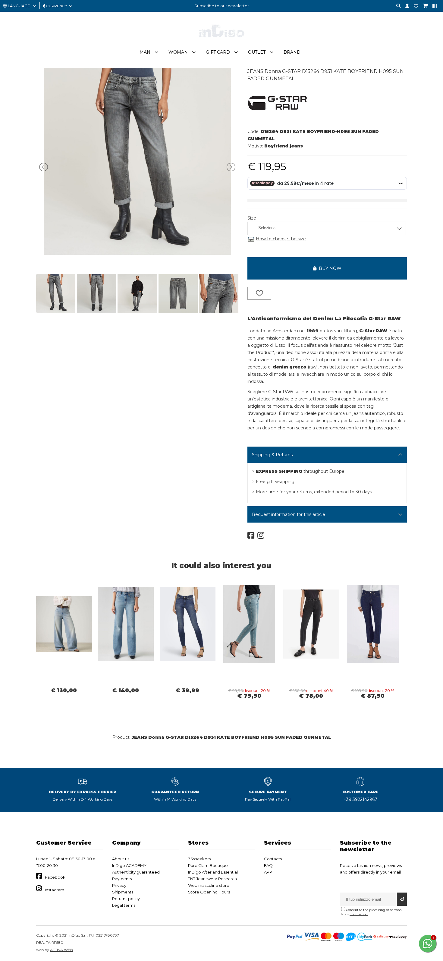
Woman (178, 52)
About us (120, 858)
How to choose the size (281, 239)
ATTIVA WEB (61, 949)
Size (251, 218)
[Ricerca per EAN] (432, 6)
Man (145, 52)
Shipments (122, 892)
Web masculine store (208, 885)
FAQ (268, 865)
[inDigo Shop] (221, 42)
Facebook (55, 877)
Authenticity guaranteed (136, 872)
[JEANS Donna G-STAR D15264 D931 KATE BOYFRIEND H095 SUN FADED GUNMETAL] (137, 253)
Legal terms (123, 905)
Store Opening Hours (209, 892)
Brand (292, 52)
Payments (122, 878)
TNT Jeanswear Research (212, 878)
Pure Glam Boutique (208, 865)
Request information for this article (288, 514)
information (359, 914)
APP (268, 872)
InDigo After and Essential (213, 872)
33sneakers (199, 858)
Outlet (256, 52)
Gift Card (218, 52)
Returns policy (126, 898)
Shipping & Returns (272, 454)
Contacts (273, 858)
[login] (405, 6)
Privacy (119, 885)
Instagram (54, 889)
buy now (328, 268)
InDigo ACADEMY (129, 865)
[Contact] (413, 6)
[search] (396, 6)
